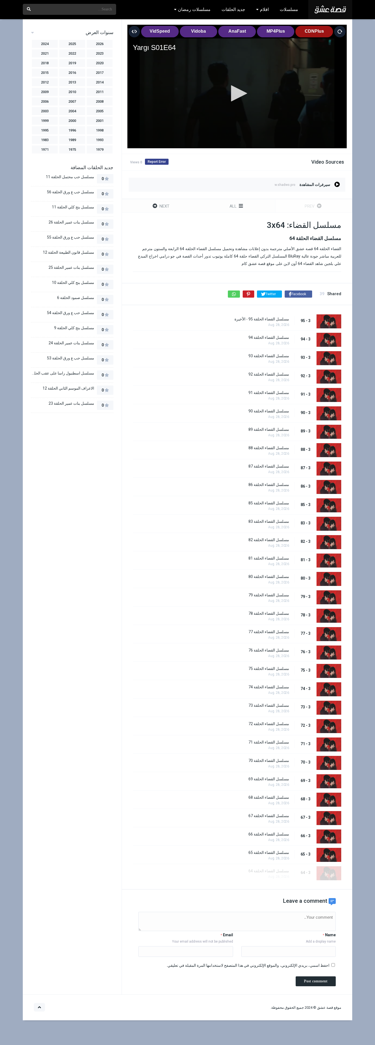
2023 (99, 53)
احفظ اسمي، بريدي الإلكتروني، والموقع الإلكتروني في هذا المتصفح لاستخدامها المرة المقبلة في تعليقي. (248, 965)
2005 (99, 111)
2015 (45, 73)
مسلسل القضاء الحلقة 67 (268, 816)
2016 (72, 73)
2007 (72, 101)
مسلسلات (289, 9)
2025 (72, 44)
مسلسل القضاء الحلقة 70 (268, 760)
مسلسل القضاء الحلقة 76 (268, 650)
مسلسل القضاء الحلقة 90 (268, 411)
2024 (45, 44)
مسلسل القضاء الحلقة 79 (268, 595)
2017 (99, 73)
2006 (45, 101)
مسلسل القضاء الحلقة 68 (268, 797)
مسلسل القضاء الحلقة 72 (268, 724)
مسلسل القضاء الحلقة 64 (268, 871)
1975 (72, 149)
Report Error (157, 162)
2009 (45, 92)
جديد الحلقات (233, 9)
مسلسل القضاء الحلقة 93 (268, 356)
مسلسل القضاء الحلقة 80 (268, 576)
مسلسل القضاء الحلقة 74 (268, 687)
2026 (99, 44)
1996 (72, 130)
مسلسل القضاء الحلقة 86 (268, 484)
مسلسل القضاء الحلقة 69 (268, 779)
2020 (99, 63)
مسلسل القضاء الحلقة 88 (268, 448)
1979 (99, 149)
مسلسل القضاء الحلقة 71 (268, 742)
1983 (45, 140)
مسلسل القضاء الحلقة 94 (268, 337)
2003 (45, 111)
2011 (99, 92)
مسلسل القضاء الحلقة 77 (268, 632)
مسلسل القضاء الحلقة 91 (268, 392)
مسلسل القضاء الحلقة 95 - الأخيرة (261, 319)
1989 (72, 140)
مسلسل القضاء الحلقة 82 (268, 540)
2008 (99, 101)
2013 (72, 82)
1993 (99, 140)
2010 (72, 92)
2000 (72, 121)
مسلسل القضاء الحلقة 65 (268, 852)
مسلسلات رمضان (194, 9)
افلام (264, 9)
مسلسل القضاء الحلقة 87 (268, 466)
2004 (72, 111)
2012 (45, 82)
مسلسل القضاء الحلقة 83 (268, 521)
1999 (45, 121)
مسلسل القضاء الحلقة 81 (268, 558)
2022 (72, 53)
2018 (45, 63)
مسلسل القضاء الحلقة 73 (268, 705)
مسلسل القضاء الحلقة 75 (268, 668)
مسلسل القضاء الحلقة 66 (268, 834)
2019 (72, 63)
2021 (45, 53)
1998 (99, 130)
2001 (99, 121)
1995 (45, 130)
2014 (99, 82)
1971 (45, 149)
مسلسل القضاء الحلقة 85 (268, 503)
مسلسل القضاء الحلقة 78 (268, 613)
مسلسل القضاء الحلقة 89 (268, 429)
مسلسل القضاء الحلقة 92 (268, 374)
